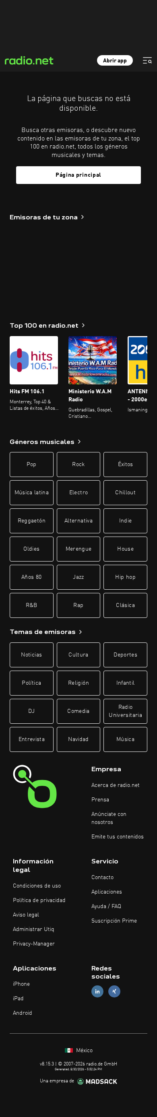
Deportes (125, 655)
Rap (78, 605)
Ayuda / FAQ (106, 906)
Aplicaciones (106, 892)
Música (125, 739)
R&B (31, 605)
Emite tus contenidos (117, 837)
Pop (32, 464)
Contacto (102, 877)
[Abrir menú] (147, 60)
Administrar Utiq (33, 929)
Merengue (79, 549)
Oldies (31, 549)
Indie (125, 521)
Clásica (125, 605)
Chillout (125, 493)
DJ (31, 711)
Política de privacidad (39, 900)
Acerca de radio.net (115, 785)
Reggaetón (31, 521)
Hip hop (125, 577)
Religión (78, 683)
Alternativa (78, 521)
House (125, 549)
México (83, 1050)
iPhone (21, 984)
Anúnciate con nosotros (108, 818)
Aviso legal (26, 915)
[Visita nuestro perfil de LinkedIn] (97, 991)
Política (31, 683)
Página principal (78, 175)
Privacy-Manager (34, 944)
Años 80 (31, 577)
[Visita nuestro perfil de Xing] (114, 991)
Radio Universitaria (125, 711)
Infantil (125, 683)
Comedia (78, 711)
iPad (18, 998)
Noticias (31, 655)
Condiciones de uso (37, 886)
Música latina (31, 493)
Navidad (78, 739)
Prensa (100, 800)
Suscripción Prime (114, 921)
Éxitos (125, 464)
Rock (78, 464)
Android (22, 1013)
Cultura (78, 655)
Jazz (78, 577)
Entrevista (32, 739)
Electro (78, 493)
